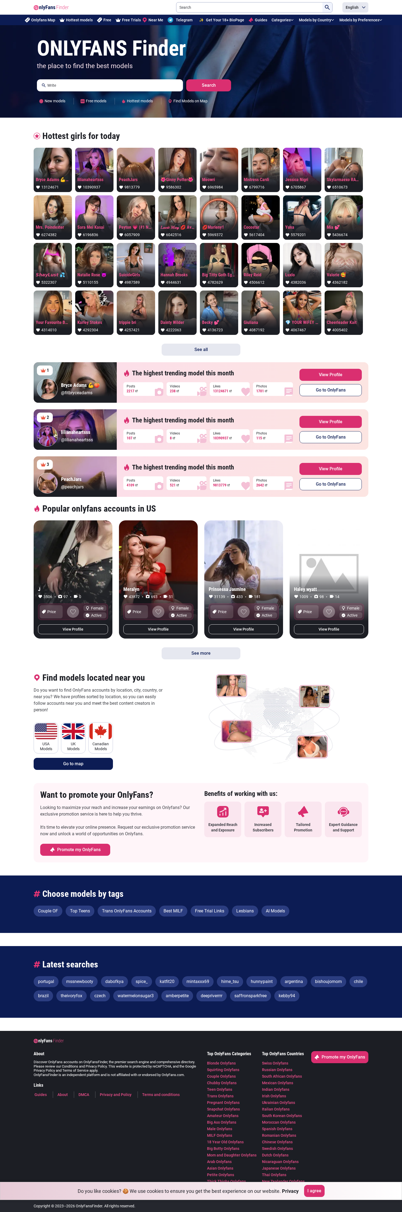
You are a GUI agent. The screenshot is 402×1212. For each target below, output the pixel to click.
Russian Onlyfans (277, 1070)
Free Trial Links (209, 911)
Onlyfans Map (43, 20)
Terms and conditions (161, 1094)
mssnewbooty (79, 981)
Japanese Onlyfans (279, 1168)
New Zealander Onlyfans (283, 1181)
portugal (46, 981)
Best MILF (173, 911)
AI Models (275, 911)
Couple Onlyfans (221, 1076)
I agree (314, 1190)
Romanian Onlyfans (279, 1135)
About (62, 1094)
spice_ (142, 981)
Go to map (73, 763)
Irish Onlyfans (274, 1096)
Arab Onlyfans (219, 1161)
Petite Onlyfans (220, 1175)
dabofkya (114, 981)
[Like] (73, 612)
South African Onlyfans (282, 1076)
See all (201, 349)
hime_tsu (230, 981)
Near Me (155, 20)
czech (100, 995)
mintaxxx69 (198, 981)
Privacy (290, 1191)
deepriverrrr (211, 995)
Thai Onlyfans (274, 1175)
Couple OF (48, 911)
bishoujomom (328, 981)
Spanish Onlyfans (277, 1129)
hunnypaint (262, 981)
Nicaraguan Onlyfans (280, 1161)
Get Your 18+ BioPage (221, 20)
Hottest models (79, 20)
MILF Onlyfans (219, 1135)
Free (107, 20)
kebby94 (287, 995)
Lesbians (245, 911)
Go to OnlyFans (331, 390)
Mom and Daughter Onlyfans (232, 1155)
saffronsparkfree (250, 995)
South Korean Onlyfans (282, 1116)
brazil (43, 995)
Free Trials (131, 20)
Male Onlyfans (219, 1129)
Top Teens (80, 911)
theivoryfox (71, 995)
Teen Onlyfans (219, 1089)
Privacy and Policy (116, 1094)
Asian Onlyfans (220, 1168)
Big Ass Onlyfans (221, 1122)
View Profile (330, 374)
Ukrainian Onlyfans (278, 1102)
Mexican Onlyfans (277, 1083)
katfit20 (167, 981)
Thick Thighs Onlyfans (226, 1181)
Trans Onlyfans (220, 1096)
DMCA (83, 1094)
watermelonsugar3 (136, 995)
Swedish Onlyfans (277, 1148)
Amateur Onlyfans (222, 1116)
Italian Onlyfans (276, 1109)
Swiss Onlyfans (275, 1063)
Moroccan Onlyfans (279, 1122)
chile (358, 981)
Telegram (184, 20)
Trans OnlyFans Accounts (127, 911)
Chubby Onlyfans (222, 1083)
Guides (261, 20)
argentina (294, 981)
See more (201, 653)
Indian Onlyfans (275, 1089)
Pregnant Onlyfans (223, 1102)
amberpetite (177, 995)
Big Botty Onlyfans (223, 1148)
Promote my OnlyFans (79, 849)
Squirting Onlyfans (223, 1070)
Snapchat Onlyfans (223, 1109)
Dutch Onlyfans (275, 1155)
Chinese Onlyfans (277, 1142)
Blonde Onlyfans (221, 1063)
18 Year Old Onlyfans (225, 1142)
